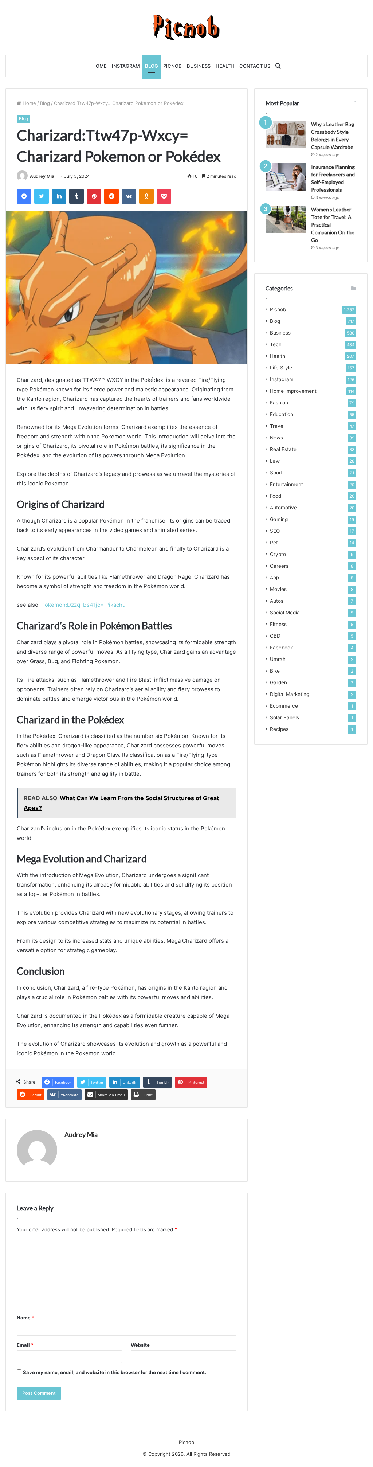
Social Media (285, 612)
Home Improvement (293, 391)
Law (275, 461)
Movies (278, 589)
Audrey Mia (42, 176)
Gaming (279, 519)
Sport (276, 473)
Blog (151, 66)
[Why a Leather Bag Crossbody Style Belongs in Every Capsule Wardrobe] (286, 134)
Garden (278, 682)
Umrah (278, 659)
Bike (275, 671)
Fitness (278, 624)
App (274, 577)
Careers (279, 566)
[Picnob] (186, 27)
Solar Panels (284, 717)
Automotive (283, 507)
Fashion (279, 403)
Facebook (281, 647)
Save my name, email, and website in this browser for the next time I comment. (114, 1372)
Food (275, 496)
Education (281, 414)
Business (199, 66)
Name (25, 1318)
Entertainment (286, 484)
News (276, 438)
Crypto (278, 554)
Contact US (254, 66)
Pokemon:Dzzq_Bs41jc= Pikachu (83, 604)
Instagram (126, 66)
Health (225, 66)
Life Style (281, 368)
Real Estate (283, 449)
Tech (276, 344)
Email (25, 1345)
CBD (275, 636)
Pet (274, 542)
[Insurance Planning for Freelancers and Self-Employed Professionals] (286, 177)
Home (99, 66)
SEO (275, 531)
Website (140, 1345)
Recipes (279, 729)
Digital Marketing (289, 694)
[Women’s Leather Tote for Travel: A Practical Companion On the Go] (286, 219)
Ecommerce (284, 706)
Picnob (172, 66)
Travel (277, 426)
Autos (276, 601)
